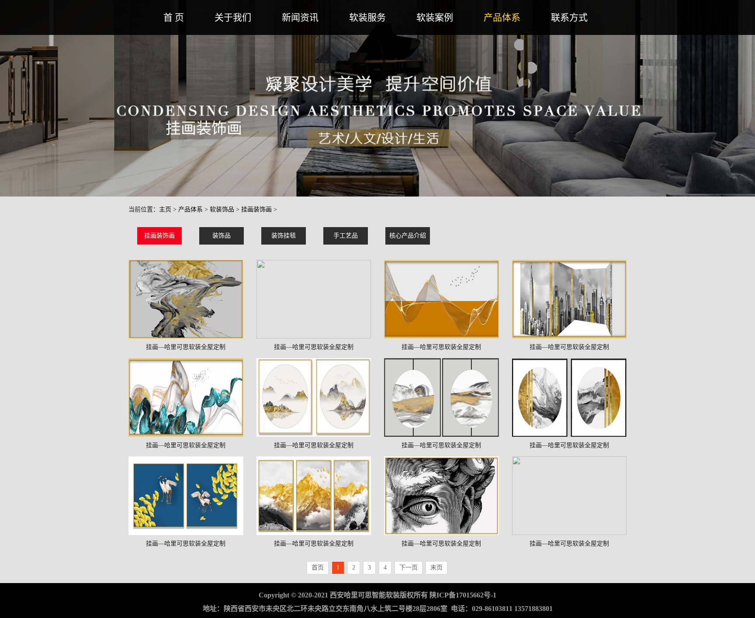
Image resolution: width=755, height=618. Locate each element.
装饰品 (221, 235)
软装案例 (434, 17)
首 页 (173, 17)
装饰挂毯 (283, 235)
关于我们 (233, 17)
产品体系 (502, 17)
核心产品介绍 (407, 235)
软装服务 (367, 17)
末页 (436, 567)
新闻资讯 (300, 17)
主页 (165, 209)
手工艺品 (345, 235)
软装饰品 (222, 209)
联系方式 (569, 17)
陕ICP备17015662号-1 (462, 595)
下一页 (408, 567)
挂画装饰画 (256, 209)
